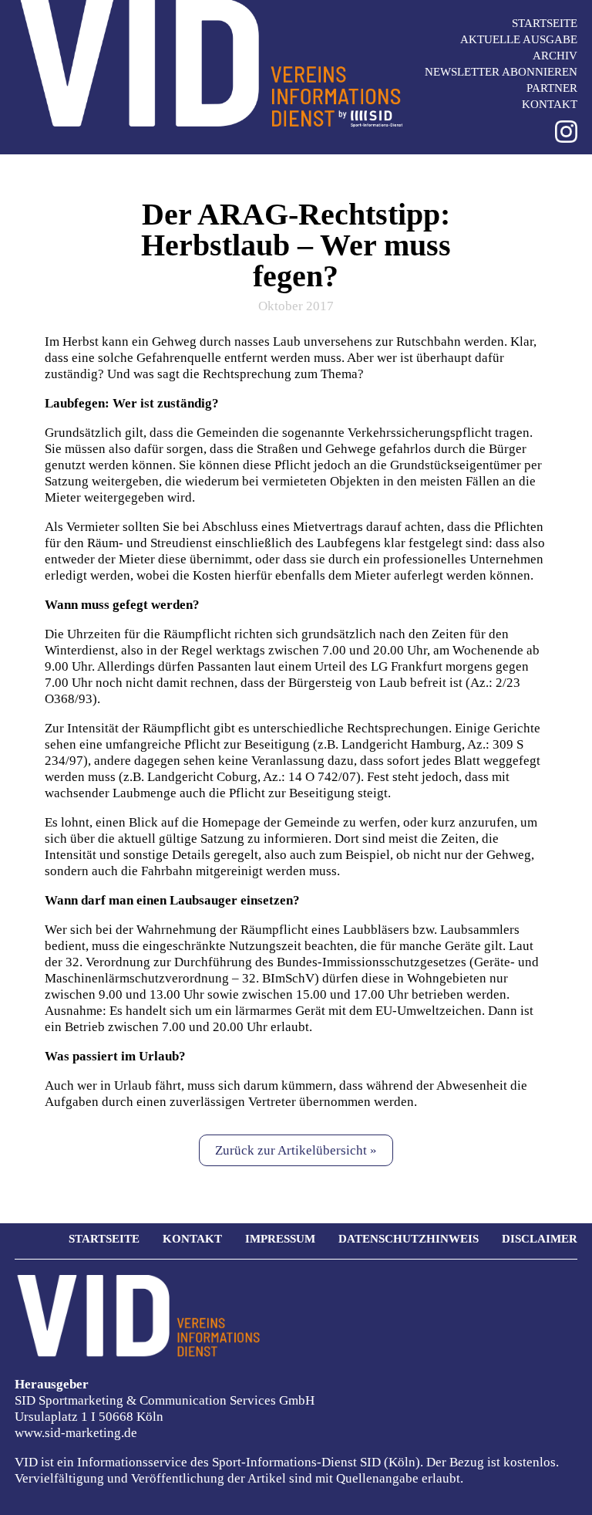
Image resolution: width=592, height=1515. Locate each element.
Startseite (544, 23)
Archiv (555, 55)
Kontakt (549, 104)
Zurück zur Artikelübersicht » (296, 1150)
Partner (551, 88)
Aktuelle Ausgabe (518, 39)
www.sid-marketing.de (76, 1432)
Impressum (280, 1239)
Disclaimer (539, 1239)
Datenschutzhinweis (408, 1239)
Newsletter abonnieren (501, 72)
